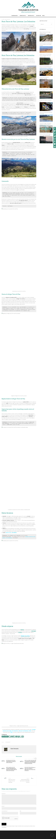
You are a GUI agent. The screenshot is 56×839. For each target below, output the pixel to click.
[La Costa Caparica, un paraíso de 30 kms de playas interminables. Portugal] (46, 52)
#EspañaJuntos (31, 15)
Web (20, 811)
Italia (3, 19)
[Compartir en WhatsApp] (12, 736)
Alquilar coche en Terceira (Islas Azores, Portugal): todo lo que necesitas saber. (45, 55)
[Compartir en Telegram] (14, 736)
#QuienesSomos (15, 15)
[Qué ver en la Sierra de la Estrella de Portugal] (46, 121)
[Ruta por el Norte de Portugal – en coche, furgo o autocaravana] (46, 143)
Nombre (3, 806)
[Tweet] (10, 736)
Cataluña (7, 766)
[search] (51, 24)
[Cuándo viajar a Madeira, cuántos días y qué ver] (46, 98)
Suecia (32, 766)
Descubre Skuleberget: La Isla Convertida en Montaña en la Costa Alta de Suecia (30, 769)
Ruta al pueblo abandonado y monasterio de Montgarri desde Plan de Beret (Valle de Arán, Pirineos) (30, 762)
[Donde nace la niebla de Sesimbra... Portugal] (46, 87)
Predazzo (20, 632)
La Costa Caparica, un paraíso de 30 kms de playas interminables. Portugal (46, 44)
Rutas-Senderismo (7, 19)
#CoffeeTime (38, 15)
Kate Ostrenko (15, 748)
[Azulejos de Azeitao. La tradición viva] (46, 110)
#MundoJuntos (23, 15)
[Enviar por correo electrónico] (16, 736)
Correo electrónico (5, 811)
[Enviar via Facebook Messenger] (21, 736)
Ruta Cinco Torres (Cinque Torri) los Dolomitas (12, 780)
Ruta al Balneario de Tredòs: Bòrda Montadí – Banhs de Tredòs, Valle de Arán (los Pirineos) (11, 769)
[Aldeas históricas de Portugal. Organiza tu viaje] (46, 41)
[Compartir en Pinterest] (18, 736)
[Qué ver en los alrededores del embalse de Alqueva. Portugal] (46, 75)
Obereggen (33, 630)
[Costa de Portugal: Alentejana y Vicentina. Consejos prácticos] (46, 132)
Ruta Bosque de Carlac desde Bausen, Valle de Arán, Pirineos (11, 761)
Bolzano (22, 629)
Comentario (4, 793)
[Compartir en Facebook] (5, 736)
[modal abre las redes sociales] (23, 736)
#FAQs (43, 15)
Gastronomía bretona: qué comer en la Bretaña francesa (24, 780)
